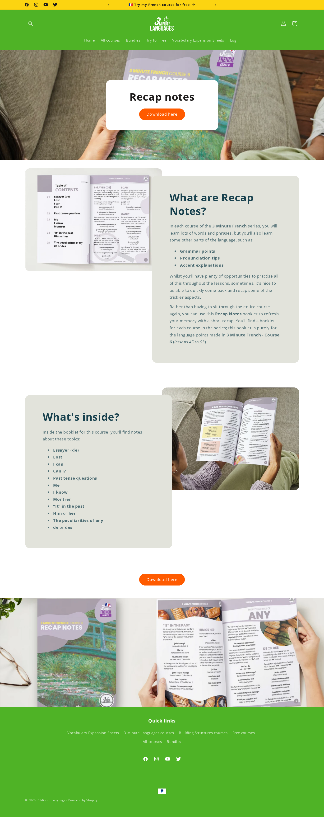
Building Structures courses (203, 732)
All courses (152, 741)
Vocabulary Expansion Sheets (93, 732)
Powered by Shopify (82, 800)
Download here (162, 114)
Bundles (174, 741)
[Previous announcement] (108, 4)
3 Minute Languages (52, 800)
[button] (30, 23)
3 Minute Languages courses (149, 732)
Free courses (243, 732)
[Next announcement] (215, 4)
